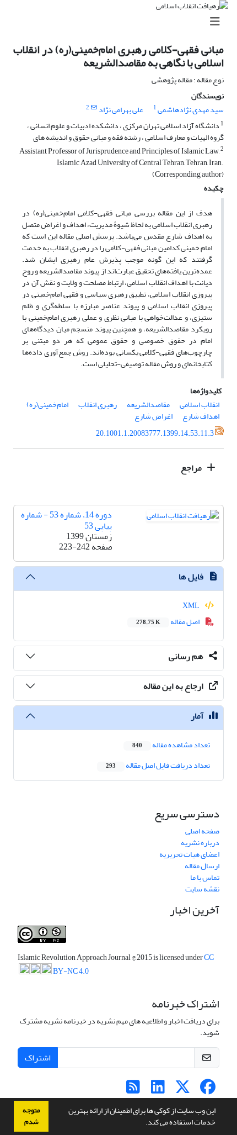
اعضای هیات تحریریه (189, 854)
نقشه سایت (202, 888)
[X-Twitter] (183, 1090)
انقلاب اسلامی (199, 404)
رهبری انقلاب (97, 404)
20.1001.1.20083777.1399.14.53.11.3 (155, 433)
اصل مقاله (168, 621)
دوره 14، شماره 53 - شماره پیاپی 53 (66, 520)
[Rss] (133, 1090)
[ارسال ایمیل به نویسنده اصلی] (94, 107)
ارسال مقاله (202, 865)
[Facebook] (207, 1090)
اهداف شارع (200, 416)
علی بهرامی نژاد (121, 109)
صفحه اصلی (202, 830)
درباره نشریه (200, 842)
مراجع (192, 468)
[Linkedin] (158, 1090)
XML (191, 605)
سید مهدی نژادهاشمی (191, 109)
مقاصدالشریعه (148, 404)
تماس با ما (204, 877)
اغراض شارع (153, 416)
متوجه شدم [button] (31, 1116)
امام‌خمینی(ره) (47, 404)
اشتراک (38, 1057)
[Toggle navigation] (121, 22)
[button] (142, 1123)
